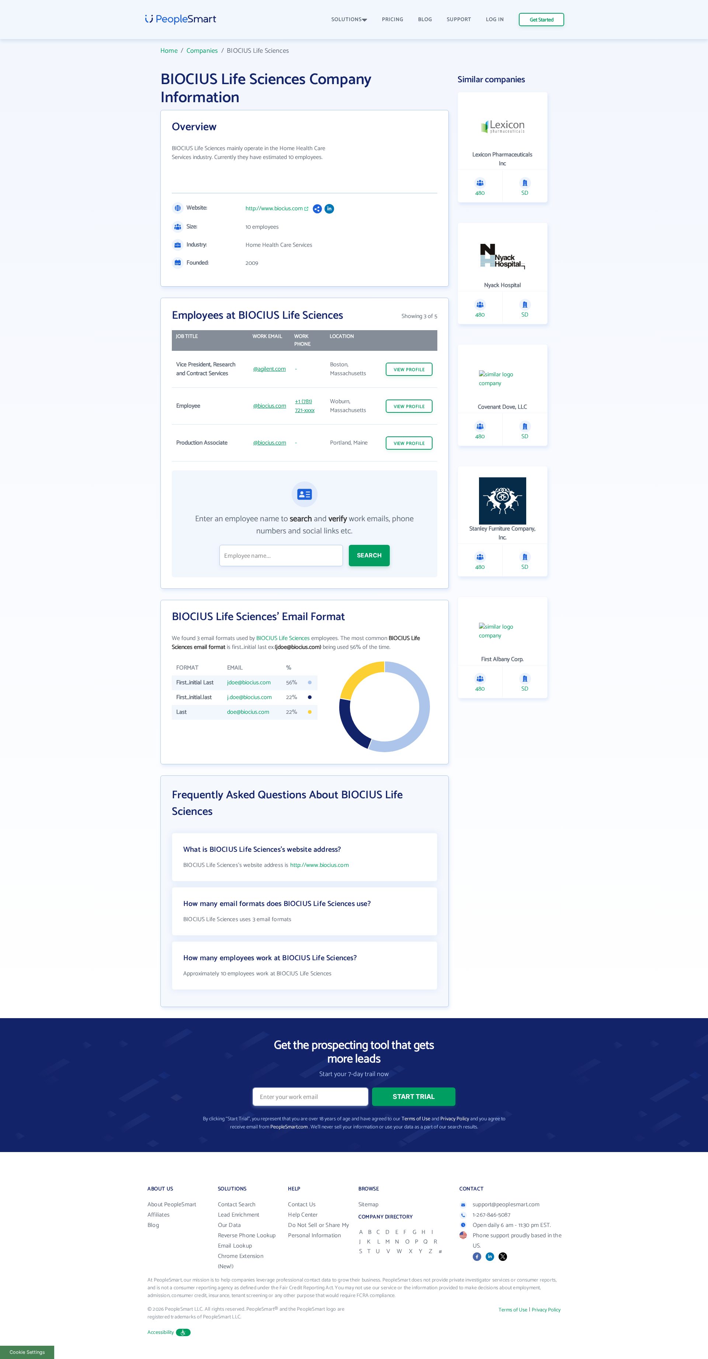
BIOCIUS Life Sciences (283, 638)
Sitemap (368, 1205)
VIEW (409, 369)
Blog (153, 1225)
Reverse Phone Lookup (247, 1236)
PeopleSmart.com (289, 1127)
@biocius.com (269, 406)
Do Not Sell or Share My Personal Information (318, 1230)
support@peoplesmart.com (506, 1205)
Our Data (229, 1225)
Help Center (302, 1215)
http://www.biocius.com (274, 208)
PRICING (392, 19)
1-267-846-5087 (491, 1215)
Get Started (541, 20)
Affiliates (159, 1215)
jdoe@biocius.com (249, 683)
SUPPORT (459, 19)
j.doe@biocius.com (249, 697)
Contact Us (302, 1205)
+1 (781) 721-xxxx (305, 406)
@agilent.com (269, 369)
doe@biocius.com (248, 712)
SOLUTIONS (347, 19)
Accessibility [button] (161, 1332)
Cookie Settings (27, 1352)
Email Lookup (235, 1246)
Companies (202, 50)
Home (169, 50)
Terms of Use (416, 1119)
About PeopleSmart (172, 1205)
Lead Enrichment (239, 1215)
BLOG (425, 19)
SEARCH (369, 555)
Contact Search (237, 1205)
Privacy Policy (454, 1119)
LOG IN (495, 19)
